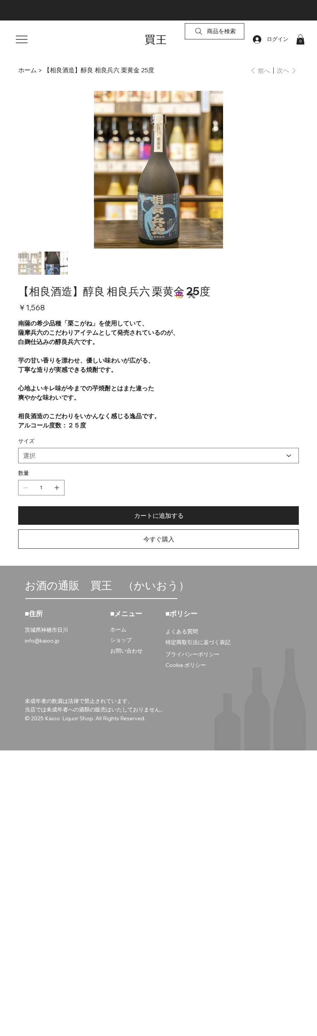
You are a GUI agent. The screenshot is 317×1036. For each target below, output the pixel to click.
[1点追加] (57, 487)
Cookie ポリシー (185, 665)
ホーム (118, 629)
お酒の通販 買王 (74, 585)
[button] (300, 39)
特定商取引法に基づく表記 (197, 642)
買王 (156, 39)
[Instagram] (179, 295)
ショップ (121, 639)
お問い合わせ (126, 650)
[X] (191, 295)
